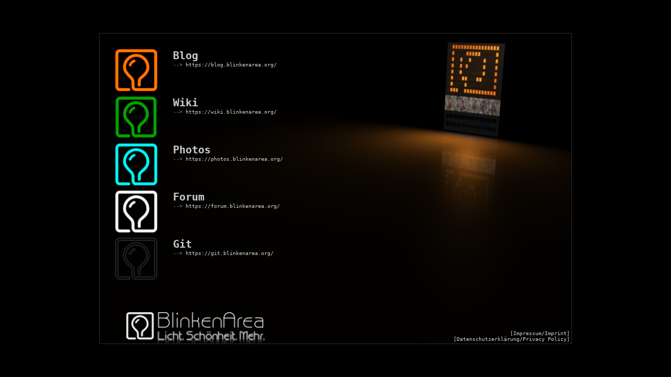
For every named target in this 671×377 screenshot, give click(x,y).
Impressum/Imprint (540, 333)
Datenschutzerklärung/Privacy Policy (512, 339)
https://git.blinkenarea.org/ (230, 253)
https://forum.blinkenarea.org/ (233, 206)
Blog (185, 55)
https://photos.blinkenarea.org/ (234, 159)
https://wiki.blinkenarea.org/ (231, 112)
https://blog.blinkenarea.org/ (231, 65)
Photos (192, 149)
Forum (188, 197)
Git (182, 244)
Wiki (185, 102)
